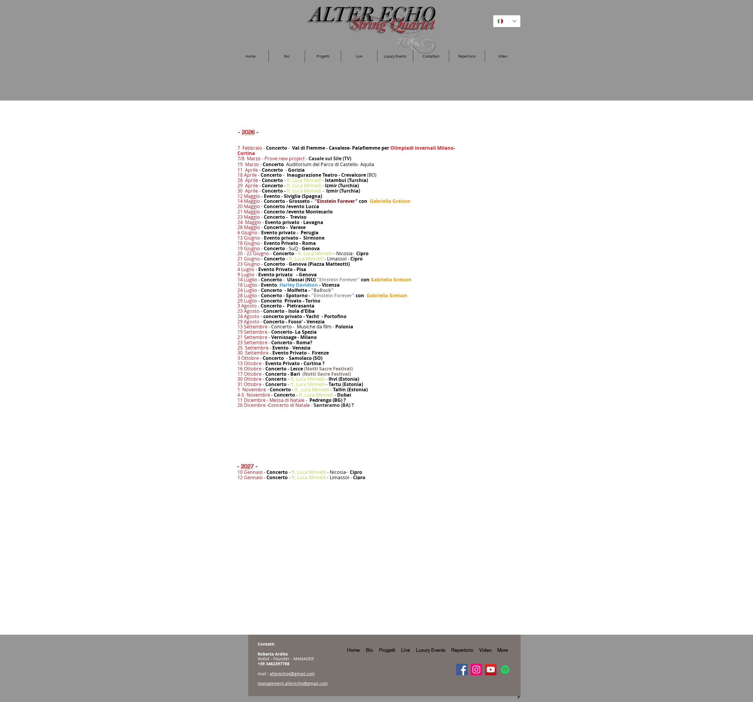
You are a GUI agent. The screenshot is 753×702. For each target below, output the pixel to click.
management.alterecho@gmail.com (293, 683)
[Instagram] (476, 669)
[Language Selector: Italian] (507, 21)
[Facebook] (462, 669)
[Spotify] (505, 669)
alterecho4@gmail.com (292, 673)
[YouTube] (491, 669)
